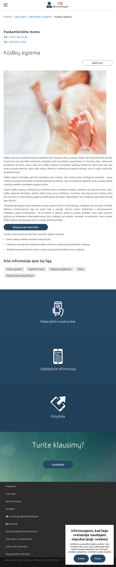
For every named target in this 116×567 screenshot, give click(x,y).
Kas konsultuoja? (14, 501)
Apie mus (97, 62)
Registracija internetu (26, 227)
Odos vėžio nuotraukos (17, 546)
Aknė (80, 269)
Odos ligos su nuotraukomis (19, 539)
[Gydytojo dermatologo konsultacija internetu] (60, 4)
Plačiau (98, 558)
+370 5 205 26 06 (17, 37)
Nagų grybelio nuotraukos (18, 554)
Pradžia (8, 16)
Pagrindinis (11, 486)
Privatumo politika (46, 560)
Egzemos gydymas (61, 269)
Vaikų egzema (14, 269)
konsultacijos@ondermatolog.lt (23, 516)
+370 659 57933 (17, 42)
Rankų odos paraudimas (20, 275)
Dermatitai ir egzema (40, 16)
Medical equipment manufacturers (22, 531)
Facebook (12, 524)
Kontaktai (10, 509)
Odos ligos (20, 16)
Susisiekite (58, 464)
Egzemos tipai (36, 269)
